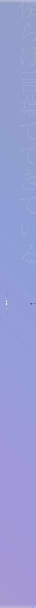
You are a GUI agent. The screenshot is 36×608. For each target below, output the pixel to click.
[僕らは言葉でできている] (33, 304)
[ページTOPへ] (34, 604)
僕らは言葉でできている (11, 0)
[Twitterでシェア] (32, 607)
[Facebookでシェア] (33, 607)
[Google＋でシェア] (35, 607)
